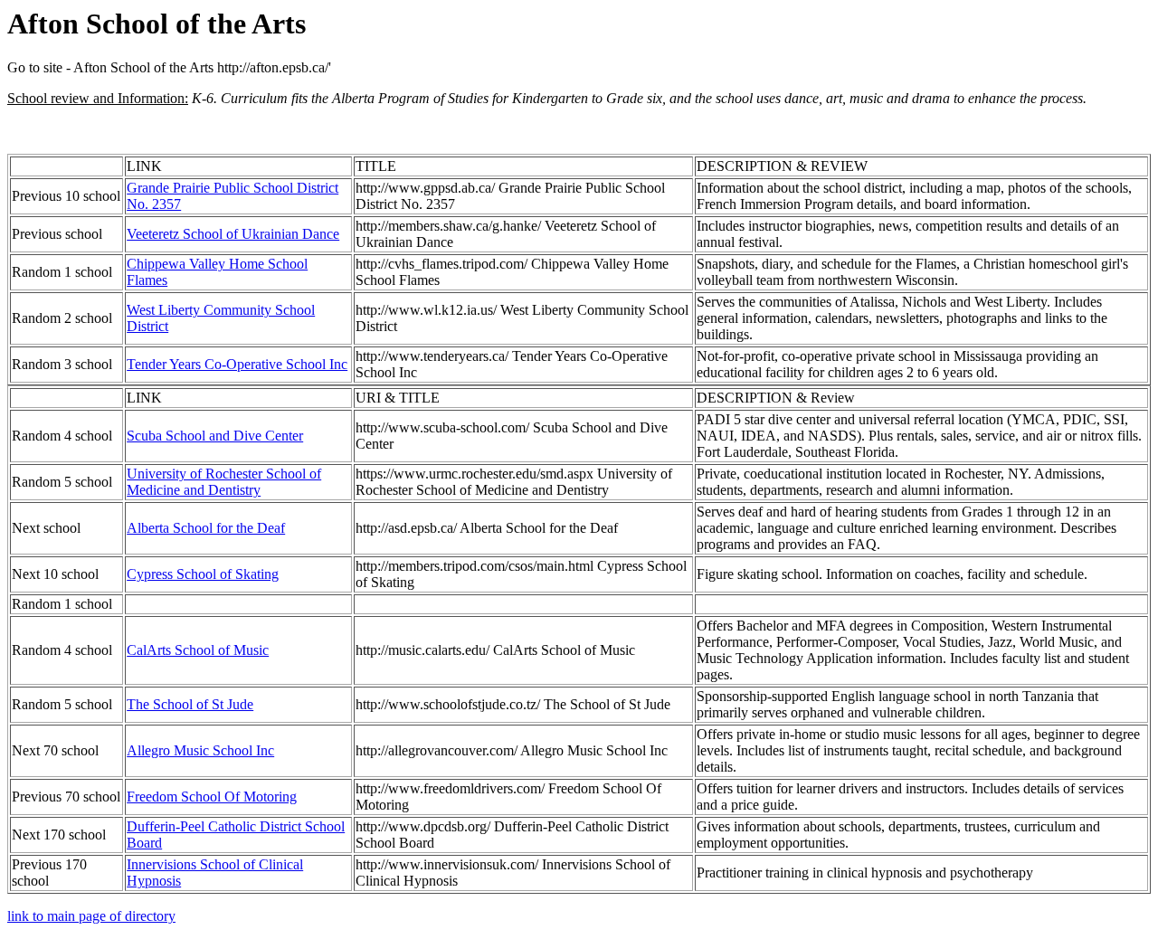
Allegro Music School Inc (200, 750)
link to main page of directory (91, 916)
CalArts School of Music (198, 650)
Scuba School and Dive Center (215, 435)
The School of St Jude (190, 704)
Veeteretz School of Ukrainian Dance (233, 234)
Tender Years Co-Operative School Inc (237, 364)
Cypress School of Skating (203, 574)
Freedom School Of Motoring (212, 796)
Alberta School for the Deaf (206, 528)
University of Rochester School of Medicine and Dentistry (224, 482)
